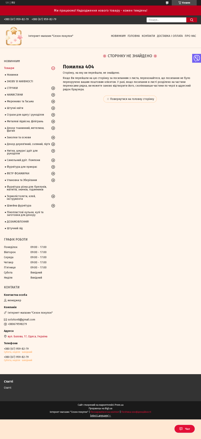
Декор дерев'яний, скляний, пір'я (28, 144)
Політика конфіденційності (136, 412)
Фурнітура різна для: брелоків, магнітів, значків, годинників (27, 188)
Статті (7, 387)
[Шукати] (191, 19)
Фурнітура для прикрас (22, 166)
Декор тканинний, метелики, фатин (25, 129)
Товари (9, 68)
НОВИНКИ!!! (118, 36)
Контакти (148, 36)
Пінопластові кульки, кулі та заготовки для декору (25, 214)
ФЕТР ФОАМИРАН (18, 173)
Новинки (12, 74)
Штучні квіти (15, 108)
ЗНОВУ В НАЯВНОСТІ (20, 81)
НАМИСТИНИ (15, 94)
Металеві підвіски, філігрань (25, 121)
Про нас (190, 36)
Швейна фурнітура (19, 205)
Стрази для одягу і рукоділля (25, 114)
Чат (187, 428)
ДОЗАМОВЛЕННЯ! (18, 221)
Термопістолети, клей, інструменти (21, 198)
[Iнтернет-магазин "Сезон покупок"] (14, 36)
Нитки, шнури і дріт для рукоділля (22, 152)
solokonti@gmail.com (21, 319)
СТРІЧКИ (12, 88)
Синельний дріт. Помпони (23, 160)
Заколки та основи (19, 137)
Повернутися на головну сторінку (132, 99)
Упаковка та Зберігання (22, 180)
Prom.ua (119, 405)
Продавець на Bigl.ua (100, 408)
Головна (134, 36)
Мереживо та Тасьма (20, 101)
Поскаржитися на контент (104, 412)
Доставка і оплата (170, 36)
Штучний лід (15, 228)
